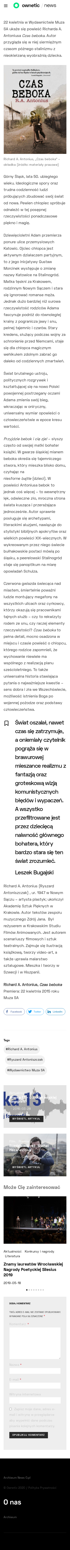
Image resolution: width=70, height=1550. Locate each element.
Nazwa (15, 1365)
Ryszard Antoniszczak (26, 1059)
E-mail (15, 1379)
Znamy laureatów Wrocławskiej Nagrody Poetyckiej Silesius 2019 (33, 1270)
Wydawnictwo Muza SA (27, 1070)
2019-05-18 (12, 1283)
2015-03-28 (22, 1109)
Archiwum (10, 1517)
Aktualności (18, 1093)
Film (12, 1141)
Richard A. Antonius (23, 1049)
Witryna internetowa (25, 1394)
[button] (27, 1290)
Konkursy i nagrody (39, 1251)
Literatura (12, 1256)
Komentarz (18, 1324)
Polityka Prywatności (42, 1488)
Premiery (25, 1141)
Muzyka (36, 1093)
